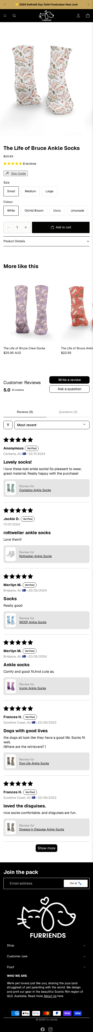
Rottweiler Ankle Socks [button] (35, 556)
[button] (13, 164)
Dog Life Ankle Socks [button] (34, 763)
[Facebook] (42, 1029)
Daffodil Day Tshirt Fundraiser (46, 4)
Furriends (51, 1019)
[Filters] (8, 425)
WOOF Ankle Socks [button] (32, 622)
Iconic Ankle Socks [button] (32, 688)
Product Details (14, 241)
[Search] (14, 15)
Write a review (69, 380)
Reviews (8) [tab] (25, 412)
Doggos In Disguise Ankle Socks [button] (41, 829)
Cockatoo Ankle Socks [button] (35, 490)
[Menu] (5, 16)
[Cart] (88, 15)
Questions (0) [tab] (68, 412)
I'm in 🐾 (76, 883)
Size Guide (18, 173)
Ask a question (69, 389)
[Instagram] (50, 1029)
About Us (50, 996)
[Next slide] (85, 316)
